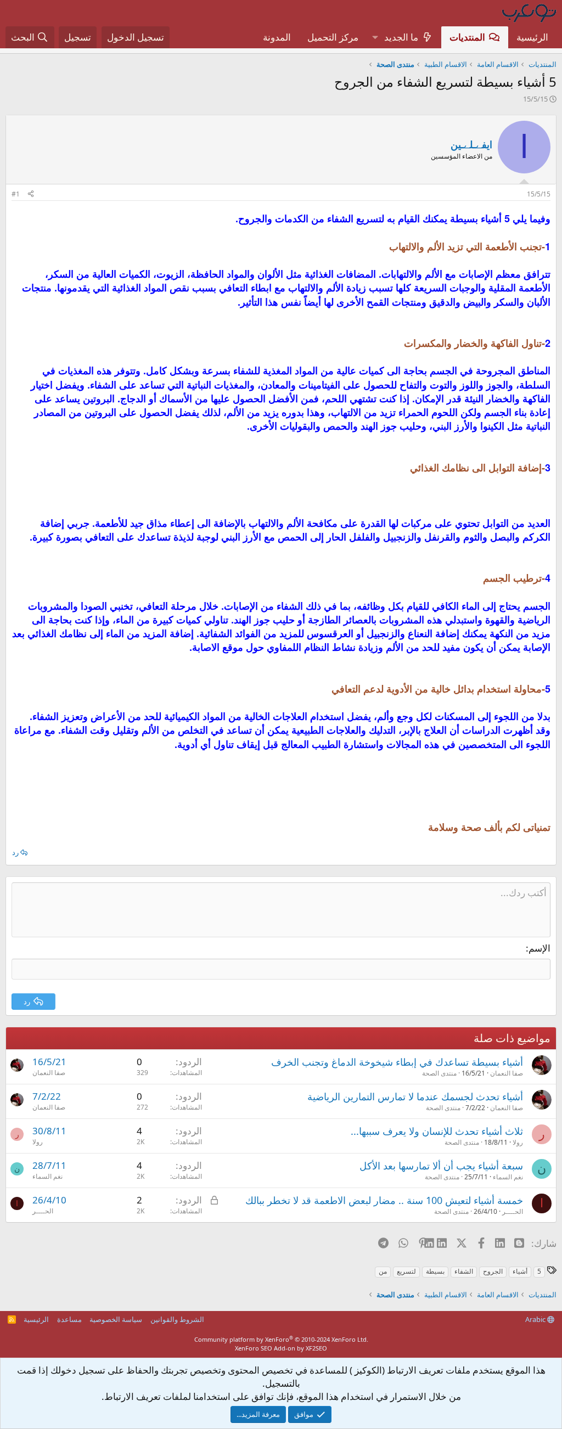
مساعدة (69, 1319)
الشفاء (463, 1271)
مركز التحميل (332, 37)
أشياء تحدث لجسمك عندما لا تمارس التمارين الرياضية (415, 1096)
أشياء (520, 1271)
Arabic (536, 1319)
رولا (518, 1142)
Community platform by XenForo (281, 1339)
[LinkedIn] (442, 1243)
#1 (16, 194)
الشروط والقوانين (177, 1319)
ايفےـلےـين (471, 144)
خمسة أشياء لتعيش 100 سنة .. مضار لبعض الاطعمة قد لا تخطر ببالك (384, 1200)
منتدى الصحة (439, 1073)
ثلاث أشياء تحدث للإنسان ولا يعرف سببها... (437, 1131)
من (383, 1271)
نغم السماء (508, 1177)
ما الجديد (401, 37)
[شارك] (31, 194)
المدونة (277, 37)
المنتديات (467, 37)
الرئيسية (532, 37)
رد (15, 852)
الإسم (539, 948)
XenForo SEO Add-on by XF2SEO (281, 1348)
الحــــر (512, 1211)
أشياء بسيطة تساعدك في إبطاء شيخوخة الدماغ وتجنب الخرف (397, 1061)
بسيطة (435, 1271)
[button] (375, 37)
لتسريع (406, 1271)
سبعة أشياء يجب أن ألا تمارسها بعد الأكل (441, 1165)
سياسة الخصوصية (115, 1319)
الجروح (493, 1271)
